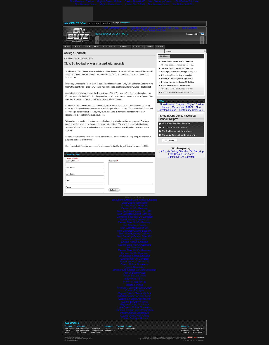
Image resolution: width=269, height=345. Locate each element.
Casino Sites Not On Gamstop (134, 222)
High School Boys (82, 328)
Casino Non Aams (135, 267)
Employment (185, 330)
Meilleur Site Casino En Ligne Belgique (134, 270)
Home (67, 47)
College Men (95, 328)
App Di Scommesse (135, 272)
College (68, 330)
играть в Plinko (134, 285)
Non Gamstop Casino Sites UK (134, 211)
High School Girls (82, 330)
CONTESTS (138, 47)
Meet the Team (186, 328)
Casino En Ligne (134, 290)
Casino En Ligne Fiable (134, 239)
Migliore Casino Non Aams (134, 304)
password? (125, 22)
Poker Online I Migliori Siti (134, 313)
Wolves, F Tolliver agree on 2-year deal (177, 78)
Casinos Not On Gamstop (134, 258)
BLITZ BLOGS (109, 47)
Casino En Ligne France (134, 301)
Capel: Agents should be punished (175, 85)
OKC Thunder (81, 332)
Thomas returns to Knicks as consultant (177, 65)
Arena (67, 332)
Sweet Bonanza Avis (134, 275)
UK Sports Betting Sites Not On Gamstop (134, 200)
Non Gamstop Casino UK (134, 228)
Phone (68, 187)
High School (69, 328)
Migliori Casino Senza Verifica (134, 293)
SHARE (150, 47)
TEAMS (87, 47)
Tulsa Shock (95, 332)
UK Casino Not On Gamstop (134, 256)
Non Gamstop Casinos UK (134, 219)
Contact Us (185, 332)
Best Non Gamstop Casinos (134, 233)
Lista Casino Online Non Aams (134, 307)
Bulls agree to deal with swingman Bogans (178, 72)
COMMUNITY (124, 47)
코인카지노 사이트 (134, 278)
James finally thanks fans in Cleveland (177, 61)
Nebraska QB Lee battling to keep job (176, 75)
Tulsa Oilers (130, 328)
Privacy (196, 330)
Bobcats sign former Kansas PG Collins (177, 82)
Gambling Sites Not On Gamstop (135, 216)
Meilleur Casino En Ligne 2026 (134, 287)
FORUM (159, 47)
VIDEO (96, 47)
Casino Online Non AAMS (134, 315)
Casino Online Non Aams (134, 264)
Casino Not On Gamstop (134, 205)
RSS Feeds (197, 332)
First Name (70, 167)
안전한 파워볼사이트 (134, 281)
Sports (76, 47)
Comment (113, 161)
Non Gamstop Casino (134, 225)
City (67, 180)
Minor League (110, 330)
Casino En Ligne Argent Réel (134, 299)
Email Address (72, 161)
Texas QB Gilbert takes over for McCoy (177, 68)
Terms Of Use (198, 328)
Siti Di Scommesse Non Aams (134, 296)
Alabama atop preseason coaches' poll (177, 92)
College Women (97, 330)
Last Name (70, 174)
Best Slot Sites (134, 247)
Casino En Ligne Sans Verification (134, 310)
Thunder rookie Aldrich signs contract (177, 89)
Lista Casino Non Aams (135, 202)
